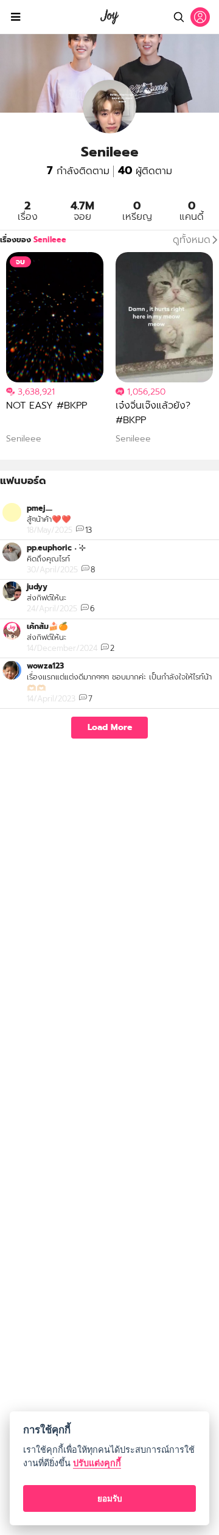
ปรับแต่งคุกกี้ (97, 1463)
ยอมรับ (109, 1498)
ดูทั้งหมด (191, 239)
